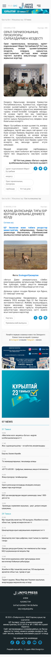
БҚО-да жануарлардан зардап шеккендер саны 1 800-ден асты (24, 495)
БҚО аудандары (25, 609)
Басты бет (6, 20)
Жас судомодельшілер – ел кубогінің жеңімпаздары (23, 445)
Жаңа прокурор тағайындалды (14, 476)
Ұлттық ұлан (25, 189)
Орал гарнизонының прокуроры (14, 182)
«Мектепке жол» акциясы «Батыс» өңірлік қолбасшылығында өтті (19, 435)
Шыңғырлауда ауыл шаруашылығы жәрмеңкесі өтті (23, 529)
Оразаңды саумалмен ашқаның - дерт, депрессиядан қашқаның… (24, 506)
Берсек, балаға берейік (11, 452)
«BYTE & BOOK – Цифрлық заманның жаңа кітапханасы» (25, 468)
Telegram (30, 340)
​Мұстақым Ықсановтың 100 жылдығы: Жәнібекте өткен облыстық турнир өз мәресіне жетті (25, 520)
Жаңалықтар (17, 20)
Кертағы (9, 318)
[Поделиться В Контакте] (45, 168)
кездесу (9, 176)
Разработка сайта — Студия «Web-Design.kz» (25, 649)
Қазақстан (25, 602)
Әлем (25, 598)
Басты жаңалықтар (33, 199)
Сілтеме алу (8, 223)
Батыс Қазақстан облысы (25, 605)
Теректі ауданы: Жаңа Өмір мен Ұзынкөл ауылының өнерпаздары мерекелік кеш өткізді (23, 580)
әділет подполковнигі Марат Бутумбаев (17, 170)
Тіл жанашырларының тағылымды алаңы (19, 460)
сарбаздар (10, 189)
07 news (28, 20)
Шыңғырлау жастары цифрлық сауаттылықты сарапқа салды (25, 538)
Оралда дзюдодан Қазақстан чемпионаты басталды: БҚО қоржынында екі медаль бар (24, 548)
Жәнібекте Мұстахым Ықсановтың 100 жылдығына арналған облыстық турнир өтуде (23, 569)
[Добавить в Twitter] (40, 168)
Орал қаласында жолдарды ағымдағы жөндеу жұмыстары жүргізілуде (21, 485)
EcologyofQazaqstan (28, 275)
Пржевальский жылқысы (16, 323)
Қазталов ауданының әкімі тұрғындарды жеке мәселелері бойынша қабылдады (21, 559)
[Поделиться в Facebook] (35, 168)
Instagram (15, 340)
